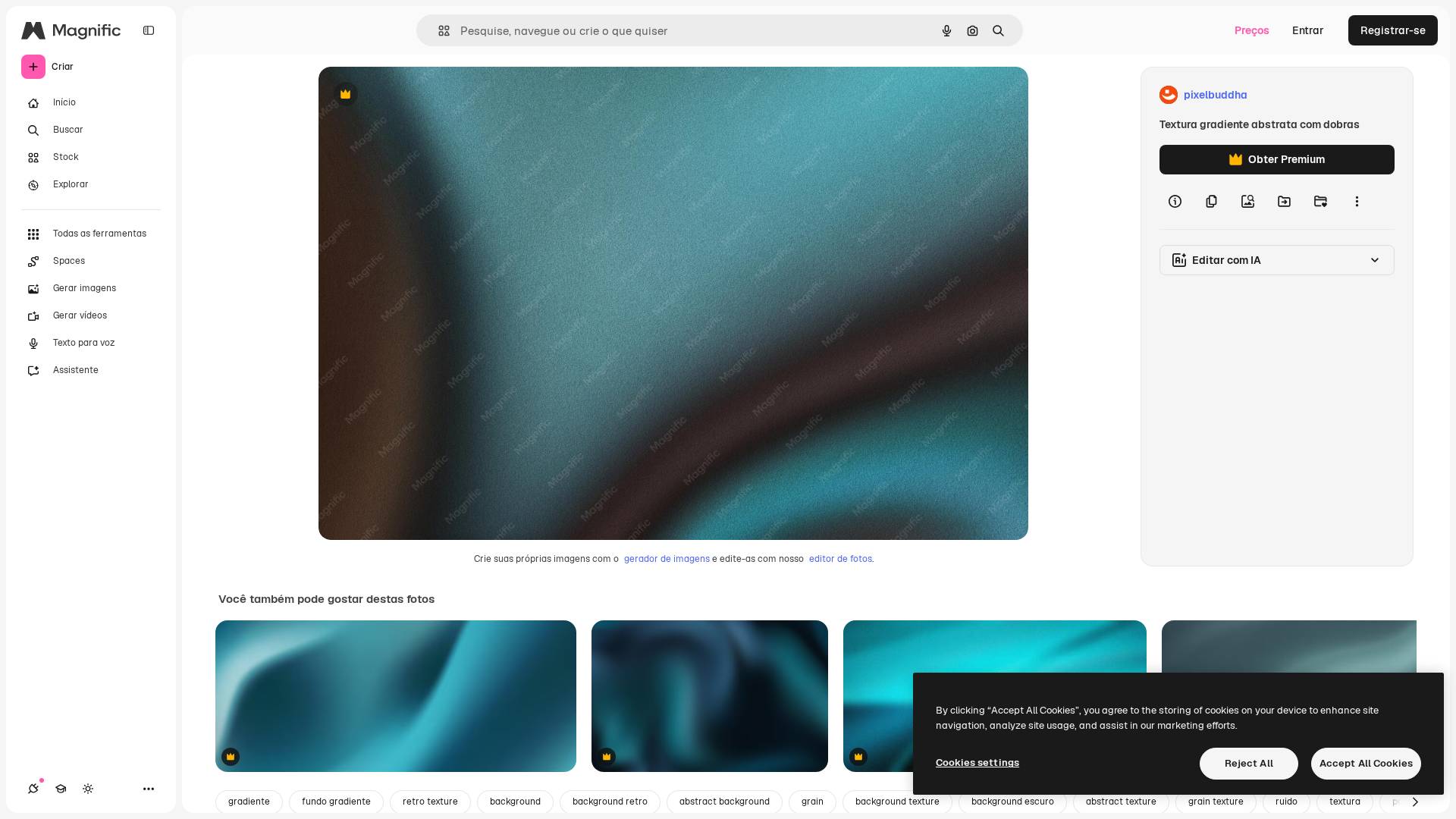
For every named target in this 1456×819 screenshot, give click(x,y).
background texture (897, 801)
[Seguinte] (1415, 802)
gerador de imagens (667, 559)
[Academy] (61, 789)
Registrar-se (1393, 30)
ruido (1287, 801)
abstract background (724, 801)
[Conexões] (33, 789)
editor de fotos (840, 559)
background (515, 801)
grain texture (1216, 801)
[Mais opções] (1356, 202)
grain (813, 801)
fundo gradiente (336, 801)
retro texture (430, 801)
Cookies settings (977, 762)
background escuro (1012, 801)
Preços (1252, 30)
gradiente (249, 801)
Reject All (1249, 763)
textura (1344, 801)
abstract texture (1121, 801)
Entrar (1308, 30)
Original (415, 95)
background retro (610, 801)
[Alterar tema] (88, 789)
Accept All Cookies (1366, 763)
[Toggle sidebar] (148, 30)
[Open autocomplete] (438, 30)
